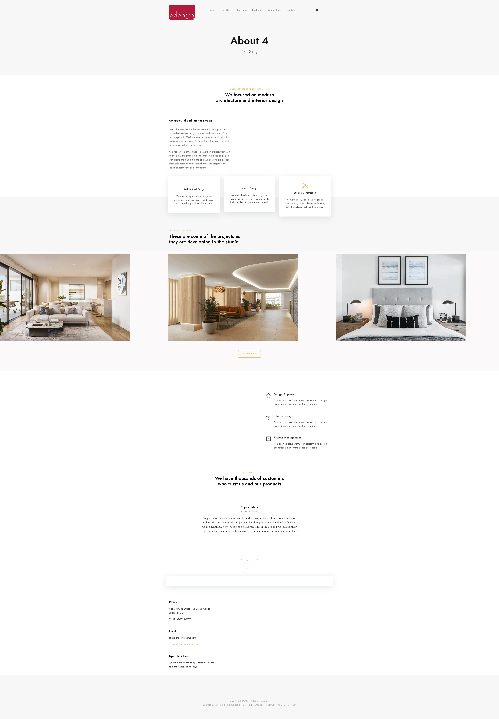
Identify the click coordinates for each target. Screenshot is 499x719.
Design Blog (274, 10)
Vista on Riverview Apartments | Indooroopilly (417, 294)
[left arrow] (248, 568)
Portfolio (257, 10)
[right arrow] (251, 568)
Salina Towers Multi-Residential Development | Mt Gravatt (81, 294)
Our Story (226, 10)
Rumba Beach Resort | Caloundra (249, 294)
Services (242, 10)
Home (211, 10)
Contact (291, 10)
